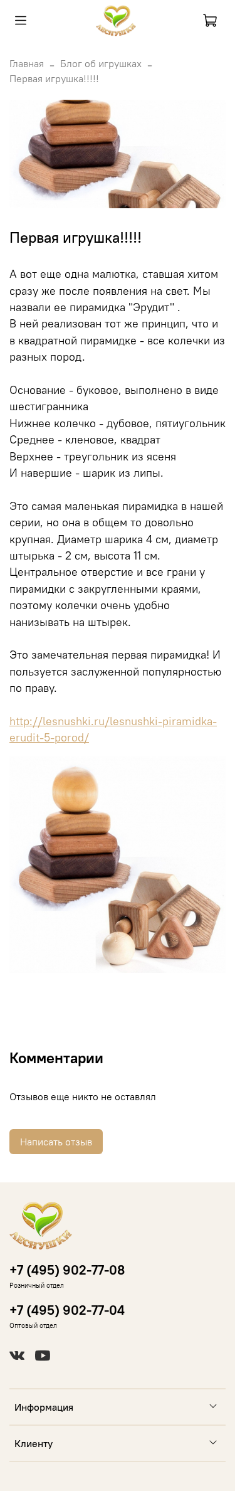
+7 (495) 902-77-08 (67, 1269)
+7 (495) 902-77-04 (67, 1310)
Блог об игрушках (101, 63)
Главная (26, 63)
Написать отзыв (56, 1141)
